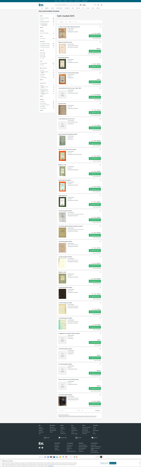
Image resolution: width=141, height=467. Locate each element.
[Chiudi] (139, 463)
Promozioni (43, 38)
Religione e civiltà (62, 164)
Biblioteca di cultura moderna (44, 91)
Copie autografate (53, 430)
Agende (94, 428)
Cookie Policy (50, 465)
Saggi (42, 85)
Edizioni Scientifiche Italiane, (71, 45)
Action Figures (84, 433)
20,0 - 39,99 (43, 56)
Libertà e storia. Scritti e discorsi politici (67, 149)
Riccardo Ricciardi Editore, (71, 122)
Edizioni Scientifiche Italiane (44, 72)
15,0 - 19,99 (43, 55)
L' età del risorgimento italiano (65, 210)
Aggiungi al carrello (96, 35)
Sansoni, (68, 106)
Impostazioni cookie (104, 463)
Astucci (94, 433)
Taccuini (94, 427)
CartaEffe (56, 448)
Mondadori (43, 74)
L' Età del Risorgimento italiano (65, 241)
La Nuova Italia (43, 77)
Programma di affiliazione (83, 446)
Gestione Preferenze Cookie (71, 451)
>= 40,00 (42, 58)
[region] (70, 463)
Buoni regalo (57, 446)
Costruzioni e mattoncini (86, 427)
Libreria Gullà (43, 108)
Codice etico (81, 451)
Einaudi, (68, 60)
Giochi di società (85, 430)
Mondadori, (69, 30)
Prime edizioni (52, 427)
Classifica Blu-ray (74, 430)
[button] (80, 5)
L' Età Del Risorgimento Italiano (65, 348)
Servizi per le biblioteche (83, 445)
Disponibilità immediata (45, 43)
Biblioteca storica (44, 89)
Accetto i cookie (113, 463)
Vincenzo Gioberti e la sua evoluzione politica (68, 379)
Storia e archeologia (45, 18)
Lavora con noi (81, 449)
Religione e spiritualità (45, 21)
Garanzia (68, 449)
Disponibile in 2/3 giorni (45, 45)
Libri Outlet (40, 430)
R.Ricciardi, (69, 91)
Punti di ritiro (57, 445)
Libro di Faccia (43, 103)
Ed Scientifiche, (69, 352)
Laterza (42, 75)
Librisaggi (43, 106)
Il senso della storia (62, 195)
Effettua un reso (69, 448)
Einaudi (42, 70)
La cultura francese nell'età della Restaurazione (69, 27)
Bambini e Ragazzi (74, 433)
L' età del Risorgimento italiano (65, 287)
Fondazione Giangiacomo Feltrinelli (95, 449)
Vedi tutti (41, 27)
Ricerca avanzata (84, 5)
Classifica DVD (73, 428)
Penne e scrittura (96, 430)
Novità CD (62, 427)
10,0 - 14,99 (43, 53)
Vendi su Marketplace (82, 448)
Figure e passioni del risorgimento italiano (67, 134)
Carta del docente (70, 445)
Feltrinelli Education (94, 450)
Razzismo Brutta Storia (94, 452)
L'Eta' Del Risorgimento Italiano (65, 364)
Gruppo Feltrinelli (93, 445)
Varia (42, 19)
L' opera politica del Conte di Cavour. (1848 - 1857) (69, 88)
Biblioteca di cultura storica (44, 87)
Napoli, (68, 367)
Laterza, (68, 168)
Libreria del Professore (45, 104)
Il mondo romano (62, 103)
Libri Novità (40, 427)
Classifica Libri (41, 428)
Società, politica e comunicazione (44, 25)
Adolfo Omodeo (44, 63)
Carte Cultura (69, 446)
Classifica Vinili (63, 433)
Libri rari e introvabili (44, 33)
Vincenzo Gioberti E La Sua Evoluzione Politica (68, 73)
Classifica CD (62, 428)
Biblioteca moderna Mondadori (44, 93)
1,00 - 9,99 (43, 52)
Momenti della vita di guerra (64, 180)
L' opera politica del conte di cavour (66, 118)
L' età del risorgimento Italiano (65, 302)
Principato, (69, 290)
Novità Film (73, 427)
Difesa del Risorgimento (63, 57)
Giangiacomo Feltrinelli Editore (96, 446)
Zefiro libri (43, 101)
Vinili (61, 430)
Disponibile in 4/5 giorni (45, 47)
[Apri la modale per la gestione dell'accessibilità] (101, 457)
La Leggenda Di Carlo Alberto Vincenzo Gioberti (69, 333)
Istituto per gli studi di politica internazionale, (74, 214)
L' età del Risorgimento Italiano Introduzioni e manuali (70, 226)
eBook (40, 433)
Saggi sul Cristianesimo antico (65, 42)
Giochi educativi (85, 428)
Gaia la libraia (57, 449)
